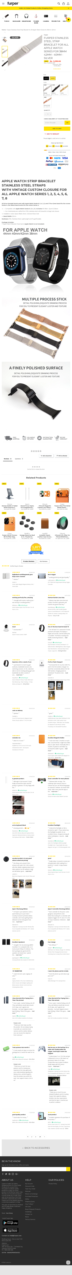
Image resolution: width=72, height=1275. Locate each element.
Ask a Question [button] (47, 456)
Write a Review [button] (62, 456)
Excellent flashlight (54, 825)
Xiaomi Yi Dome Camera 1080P (19, 634)
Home (4, 30)
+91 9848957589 (17, 971)
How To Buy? (29, 1204)
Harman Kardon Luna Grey (56, 597)
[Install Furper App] (10, 1225)
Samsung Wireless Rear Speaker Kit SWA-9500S (23, 960)
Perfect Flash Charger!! (55, 662)
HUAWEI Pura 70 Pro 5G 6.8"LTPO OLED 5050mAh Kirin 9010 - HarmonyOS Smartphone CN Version (21, 748)
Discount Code (29, 1186)
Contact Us (28, 1214)
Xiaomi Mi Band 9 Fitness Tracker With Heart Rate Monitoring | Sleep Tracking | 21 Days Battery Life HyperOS (22, 682)
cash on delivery (17, 710)
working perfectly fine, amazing (22, 597)
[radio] (46, 78)
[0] (68, 20)
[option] (7, 17)
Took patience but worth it (21, 1047)
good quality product (19, 1114)
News (27, 1217)
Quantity (47, 110)
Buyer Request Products (32, 1209)
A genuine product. (18, 778)
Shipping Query (30, 1201)
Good (14, 627)
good (49, 858)
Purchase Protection (31, 1196)
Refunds (27, 1191)
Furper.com (8, 1262)
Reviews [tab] (6, 459)
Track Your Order (30, 1189)
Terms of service (30, 1219)
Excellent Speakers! (18, 942)
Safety (27, 1199)
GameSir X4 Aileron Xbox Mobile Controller (58, 796)
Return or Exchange (31, 1194)
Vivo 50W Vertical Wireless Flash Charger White (59, 680)
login (49, 138)
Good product (52, 1114)
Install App (28, 1212)
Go (67, 122)
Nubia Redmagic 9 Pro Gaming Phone (56, 981)
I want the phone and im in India (58, 971)
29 (40, 1137)
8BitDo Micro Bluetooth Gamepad (20, 1059)
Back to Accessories (37, 1148)
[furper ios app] (10, 1234)
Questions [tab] (18, 459)
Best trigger (52, 574)
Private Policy (53, 1183)
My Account (29, 1183)
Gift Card (28, 1206)
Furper (46, 35)
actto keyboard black (19, 825)
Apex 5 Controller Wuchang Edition (59, 909)
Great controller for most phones (58, 778)
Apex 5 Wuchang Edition (20, 909)
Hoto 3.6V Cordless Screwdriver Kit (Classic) (22, 1018)
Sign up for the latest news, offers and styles (15, 1165)
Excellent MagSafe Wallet (56, 738)
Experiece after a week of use (21, 662)
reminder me (16, 738)
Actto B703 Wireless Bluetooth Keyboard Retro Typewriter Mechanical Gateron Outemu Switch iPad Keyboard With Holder (23, 835)
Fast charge (51, 942)
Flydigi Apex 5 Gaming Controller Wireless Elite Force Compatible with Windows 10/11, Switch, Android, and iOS (23, 929)
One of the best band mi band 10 (58, 627)
